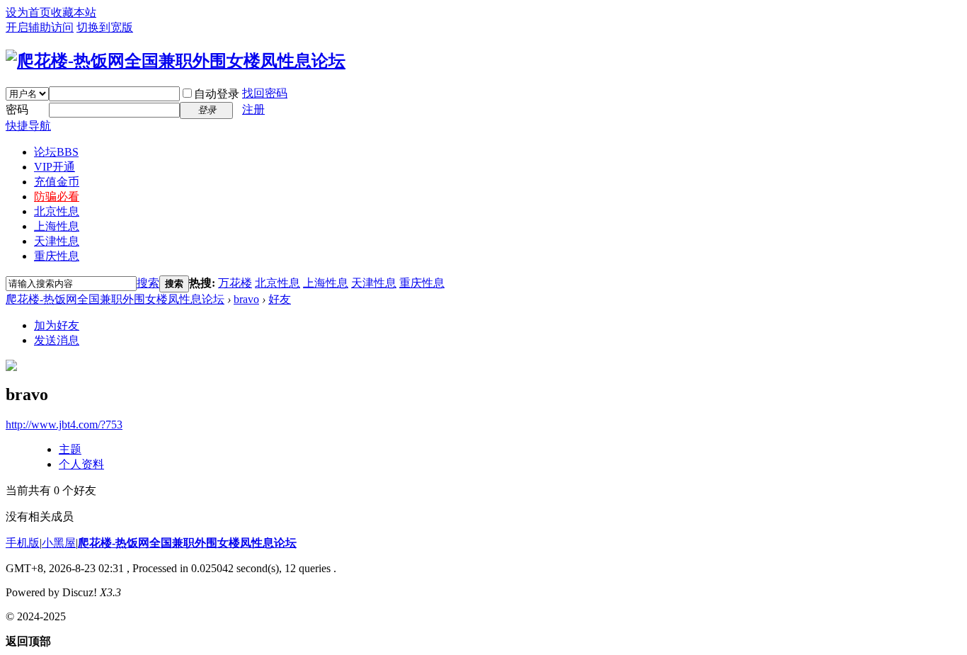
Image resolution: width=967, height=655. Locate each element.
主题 (70, 449)
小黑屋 (59, 543)
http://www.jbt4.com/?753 (64, 424)
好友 (279, 299)
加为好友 (56, 325)
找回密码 (264, 93)
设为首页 (28, 12)
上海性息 (56, 226)
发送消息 (56, 340)
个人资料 (81, 464)
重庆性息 (56, 256)
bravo (246, 299)
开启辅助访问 (40, 27)
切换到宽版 (104, 27)
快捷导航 (28, 126)
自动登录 (216, 94)
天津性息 (56, 241)
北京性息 (56, 211)
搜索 (148, 283)
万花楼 (235, 283)
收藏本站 (73, 12)
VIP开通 (54, 167)
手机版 (23, 543)
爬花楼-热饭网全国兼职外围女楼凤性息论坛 (115, 299)
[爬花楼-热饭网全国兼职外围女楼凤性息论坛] (175, 61)
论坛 (56, 152)
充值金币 (56, 182)
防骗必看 (56, 196)
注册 (253, 109)
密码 (17, 109)
